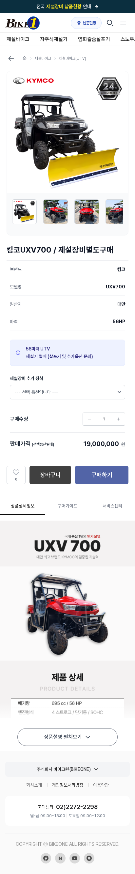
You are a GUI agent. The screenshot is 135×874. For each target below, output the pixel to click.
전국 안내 (67, 7)
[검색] (110, 23)
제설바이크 (43, 58)
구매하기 (101, 474)
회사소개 (34, 785)
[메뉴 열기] (123, 23)
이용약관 (101, 785)
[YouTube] (74, 858)
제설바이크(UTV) (72, 58)
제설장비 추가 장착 (26, 378)
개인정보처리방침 (67, 785)
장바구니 (50, 474)
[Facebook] (46, 858)
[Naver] (60, 858)
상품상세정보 (22, 505)
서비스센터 (112, 505)
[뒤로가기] (11, 58)
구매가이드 (67, 505)
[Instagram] (89, 858)
